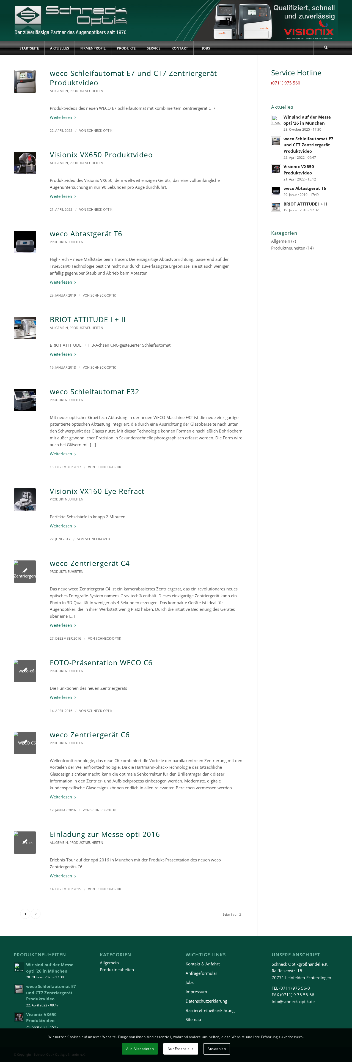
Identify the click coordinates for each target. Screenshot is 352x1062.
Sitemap (193, 1019)
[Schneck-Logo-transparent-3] (71, 20)
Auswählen (217, 1048)
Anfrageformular (201, 973)
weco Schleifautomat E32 (94, 391)
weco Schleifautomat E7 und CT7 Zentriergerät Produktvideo (133, 77)
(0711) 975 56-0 (294, 988)
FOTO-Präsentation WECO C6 (101, 662)
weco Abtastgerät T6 (86, 234)
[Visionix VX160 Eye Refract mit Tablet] (25, 499)
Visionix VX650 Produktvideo (101, 155)
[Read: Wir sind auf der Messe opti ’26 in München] (276, 120)
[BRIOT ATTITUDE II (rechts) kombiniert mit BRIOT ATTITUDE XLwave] (25, 328)
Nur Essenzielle (181, 1048)
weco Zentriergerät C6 (90, 735)
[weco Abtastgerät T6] (25, 242)
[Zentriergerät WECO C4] (25, 571)
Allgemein (59, 91)
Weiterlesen (61, 117)
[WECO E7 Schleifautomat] (25, 81)
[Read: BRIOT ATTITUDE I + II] (276, 207)
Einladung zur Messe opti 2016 (105, 834)
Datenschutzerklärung (206, 1001)
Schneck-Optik (99, 130)
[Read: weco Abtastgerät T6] (276, 191)
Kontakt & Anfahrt (203, 964)
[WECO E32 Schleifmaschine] (25, 400)
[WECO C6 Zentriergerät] (25, 743)
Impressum (196, 991)
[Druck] (25, 842)
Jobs (190, 982)
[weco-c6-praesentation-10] (25, 671)
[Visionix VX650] (25, 163)
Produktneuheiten (86, 91)
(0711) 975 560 (285, 83)
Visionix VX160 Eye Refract (97, 491)
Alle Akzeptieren (140, 1048)
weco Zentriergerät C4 (90, 563)
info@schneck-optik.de (293, 1001)
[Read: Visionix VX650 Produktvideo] (276, 169)
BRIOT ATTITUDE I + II (88, 319)
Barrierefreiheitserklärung (210, 1010)
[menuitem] (29, 48)
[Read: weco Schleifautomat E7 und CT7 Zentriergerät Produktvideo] (276, 141)
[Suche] (326, 48)
